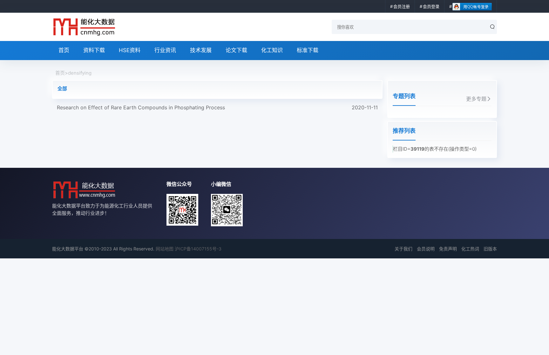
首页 (63, 50)
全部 (62, 88)
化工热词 (470, 248)
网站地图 (164, 248)
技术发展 (201, 50)
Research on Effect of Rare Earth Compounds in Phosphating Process (217, 107)
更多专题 (476, 99)
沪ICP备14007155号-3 (198, 248)
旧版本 (490, 248)
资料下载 (94, 50)
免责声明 (448, 248)
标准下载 (307, 50)
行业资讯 (165, 50)
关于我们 (403, 248)
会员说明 (426, 248)
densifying (80, 73)
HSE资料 (129, 50)
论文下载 (236, 50)
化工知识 (272, 50)
